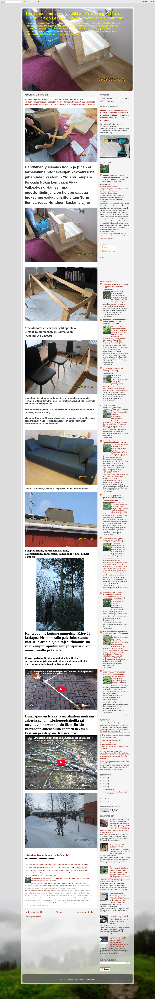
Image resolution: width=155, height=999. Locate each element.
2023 (105, 778)
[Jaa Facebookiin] (83, 867)
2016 (105, 787)
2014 (105, 798)
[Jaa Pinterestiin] (85, 867)
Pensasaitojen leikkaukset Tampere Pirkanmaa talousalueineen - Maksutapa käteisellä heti (114, 371)
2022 (105, 781)
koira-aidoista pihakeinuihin (110, 740)
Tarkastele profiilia (106, 239)
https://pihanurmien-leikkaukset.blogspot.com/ (65, 903)
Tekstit (105, 247)
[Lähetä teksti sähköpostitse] (72, 867)
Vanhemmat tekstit (86, 912)
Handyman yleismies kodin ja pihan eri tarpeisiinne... (116, 793)
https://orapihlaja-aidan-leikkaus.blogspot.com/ (59, 886)
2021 (105, 784)
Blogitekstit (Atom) (35, 917)
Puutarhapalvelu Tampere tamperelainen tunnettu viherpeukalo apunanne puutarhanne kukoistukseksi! (114, 595)
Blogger (92, 979)
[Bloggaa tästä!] (79, 867)
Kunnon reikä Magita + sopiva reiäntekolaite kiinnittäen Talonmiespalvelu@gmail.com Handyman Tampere (115, 745)
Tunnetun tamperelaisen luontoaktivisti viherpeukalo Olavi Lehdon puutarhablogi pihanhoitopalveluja (113, 498)
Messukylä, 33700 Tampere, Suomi (44, 875)
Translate (110, 101)
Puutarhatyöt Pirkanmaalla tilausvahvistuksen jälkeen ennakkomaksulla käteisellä (113, 540)
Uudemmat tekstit (33, 912)
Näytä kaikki (127, 715)
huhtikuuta (108, 789)
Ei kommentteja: (64, 867)
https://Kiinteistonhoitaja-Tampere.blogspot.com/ (61, 883)
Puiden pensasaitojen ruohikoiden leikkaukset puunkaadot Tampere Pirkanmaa (115, 407)
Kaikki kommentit (109, 251)
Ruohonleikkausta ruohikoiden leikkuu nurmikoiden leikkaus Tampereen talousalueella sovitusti (115, 322)
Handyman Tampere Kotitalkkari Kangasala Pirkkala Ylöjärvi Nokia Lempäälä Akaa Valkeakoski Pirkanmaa (74, 15)
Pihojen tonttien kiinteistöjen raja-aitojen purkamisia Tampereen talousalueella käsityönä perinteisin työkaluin (114, 767)
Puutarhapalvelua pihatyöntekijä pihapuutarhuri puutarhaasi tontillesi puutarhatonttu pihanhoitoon (115, 287)
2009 (105, 801)
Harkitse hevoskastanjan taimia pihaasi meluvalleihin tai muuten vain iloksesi (115, 633)
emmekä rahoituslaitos (108, 723)
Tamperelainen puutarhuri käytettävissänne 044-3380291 (114, 442)
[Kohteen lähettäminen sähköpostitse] (77, 867)
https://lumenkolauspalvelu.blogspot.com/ (39, 890)
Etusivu (59, 912)
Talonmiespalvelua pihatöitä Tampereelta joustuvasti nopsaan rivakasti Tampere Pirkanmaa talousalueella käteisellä (115, 178)
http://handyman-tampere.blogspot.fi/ (47, 854)
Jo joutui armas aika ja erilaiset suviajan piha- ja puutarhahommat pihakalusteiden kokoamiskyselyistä (115, 735)
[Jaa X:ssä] (81, 867)
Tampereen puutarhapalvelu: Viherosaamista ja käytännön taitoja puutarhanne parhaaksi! (115, 672)
